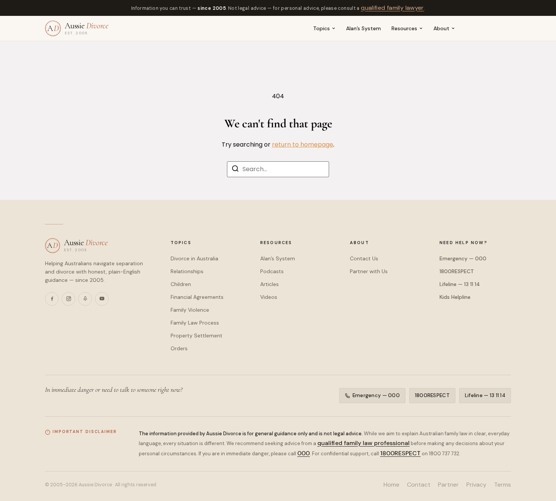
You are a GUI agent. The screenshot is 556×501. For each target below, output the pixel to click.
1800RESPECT (457, 271)
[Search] (235, 170)
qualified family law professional (363, 443)
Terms (502, 485)
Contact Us (364, 258)
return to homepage (302, 144)
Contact (418, 485)
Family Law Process (195, 322)
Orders (179, 348)
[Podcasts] (85, 299)
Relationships (187, 271)
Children (181, 284)
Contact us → (487, 28)
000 (303, 453)
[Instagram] (68, 299)
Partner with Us (369, 271)
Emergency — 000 (463, 258)
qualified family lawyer (392, 8)
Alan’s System (363, 28)
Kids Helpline (455, 297)
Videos (268, 297)
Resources (404, 28)
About (441, 28)
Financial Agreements (197, 297)
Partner (448, 485)
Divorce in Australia (194, 258)
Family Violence (190, 309)
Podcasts (272, 271)
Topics (321, 28)
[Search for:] (278, 169)
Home (391, 485)
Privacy (476, 485)
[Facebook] (52, 299)
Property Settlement (196, 335)
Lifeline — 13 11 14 (460, 284)
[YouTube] (102, 299)
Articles (269, 284)
